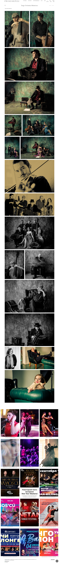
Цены (51, 1)
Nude (50, 0)
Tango (45, 0)
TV (47, 0)
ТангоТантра (29, 0)
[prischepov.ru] (12, 1)
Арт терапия (24, 0)
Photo (41, 0)
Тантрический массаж (36, 0)
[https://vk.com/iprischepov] (51, 559)
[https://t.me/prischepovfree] (52, 559)
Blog (53, 1)
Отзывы (53, 0)
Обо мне (47, 1)
